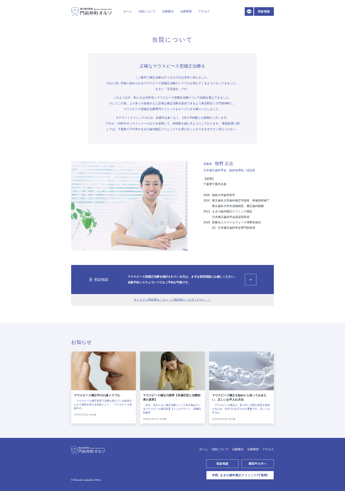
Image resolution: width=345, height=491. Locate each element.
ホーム (127, 11)
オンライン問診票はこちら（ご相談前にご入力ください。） (172, 299)
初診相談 (264, 11)
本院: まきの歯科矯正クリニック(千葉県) (240, 475)
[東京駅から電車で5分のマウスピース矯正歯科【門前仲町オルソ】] (113, 453)
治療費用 (186, 11)
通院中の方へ (258, 463)
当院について (147, 11)
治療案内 (168, 11)
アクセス (204, 11)
